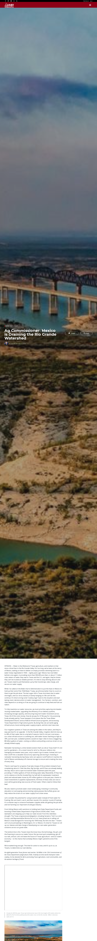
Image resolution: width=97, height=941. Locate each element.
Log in (91, 1)
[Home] (9, 5)
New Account (86, 1)
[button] (72, 333)
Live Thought (12, 326)
